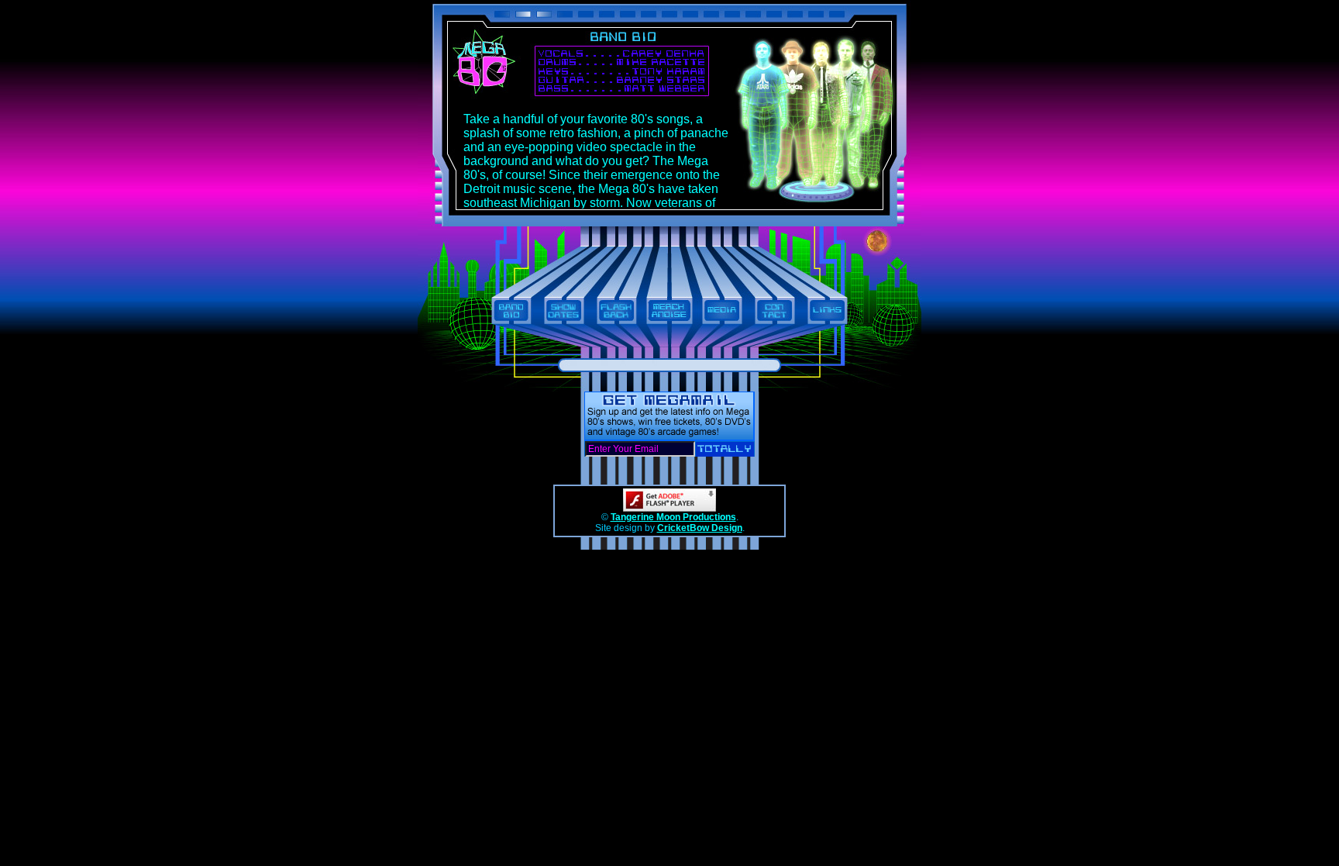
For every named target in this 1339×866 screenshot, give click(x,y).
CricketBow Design (699, 528)
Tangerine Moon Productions (673, 517)
